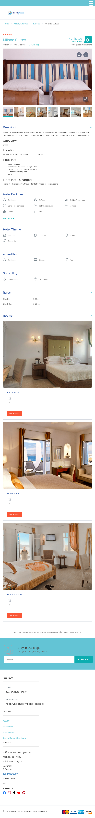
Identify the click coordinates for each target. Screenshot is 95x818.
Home (6, 23)
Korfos (36, 23)
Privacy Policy (8, 732)
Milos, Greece (21, 23)
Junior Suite (13, 392)
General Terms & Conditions (14, 738)
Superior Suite (14, 594)
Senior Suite (13, 493)
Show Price (14, 413)
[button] (85, 99)
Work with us (8, 726)
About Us (7, 721)
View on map (34, 45)
